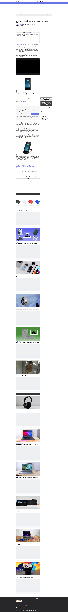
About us (26, 605)
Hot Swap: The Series (39, 14)
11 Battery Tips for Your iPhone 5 (23, 133)
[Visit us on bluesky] (41, 1)
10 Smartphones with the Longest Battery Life (23, 165)
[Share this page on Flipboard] (21, 25)
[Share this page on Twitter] (17, 25)
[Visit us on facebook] (38, 1)
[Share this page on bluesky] (22, 25)
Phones (17, 18)
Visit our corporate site (45, 598)
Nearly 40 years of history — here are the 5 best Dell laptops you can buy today (46, 108)
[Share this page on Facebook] (16, 25)
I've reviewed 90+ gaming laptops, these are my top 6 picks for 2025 (46, 115)
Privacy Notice (20, 116)
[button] (51, 1)
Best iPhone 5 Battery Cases (22, 101)
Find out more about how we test (30, 45)
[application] (28, 66)
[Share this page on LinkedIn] (18, 25)
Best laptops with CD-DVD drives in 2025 (46, 119)
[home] (16, 3)
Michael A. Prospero (26, 24)
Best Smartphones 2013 (20, 167)
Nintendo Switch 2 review (30, 14)
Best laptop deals (46, 14)
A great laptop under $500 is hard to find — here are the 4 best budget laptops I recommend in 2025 (46, 103)
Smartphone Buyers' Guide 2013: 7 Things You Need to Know (25, 166)
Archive (35, 605)
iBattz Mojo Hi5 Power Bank (27, 94)
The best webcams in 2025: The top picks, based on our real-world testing (47, 112)
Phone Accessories (21, 18)
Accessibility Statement (19, 605)
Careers (44, 605)
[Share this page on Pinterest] (20, 25)
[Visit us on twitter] (40, 1)
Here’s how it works (37, 27)
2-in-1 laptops (23, 14)
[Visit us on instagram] (42, 1)
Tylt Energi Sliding (36, 92)
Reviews (21, 24)
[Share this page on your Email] (23, 25)
